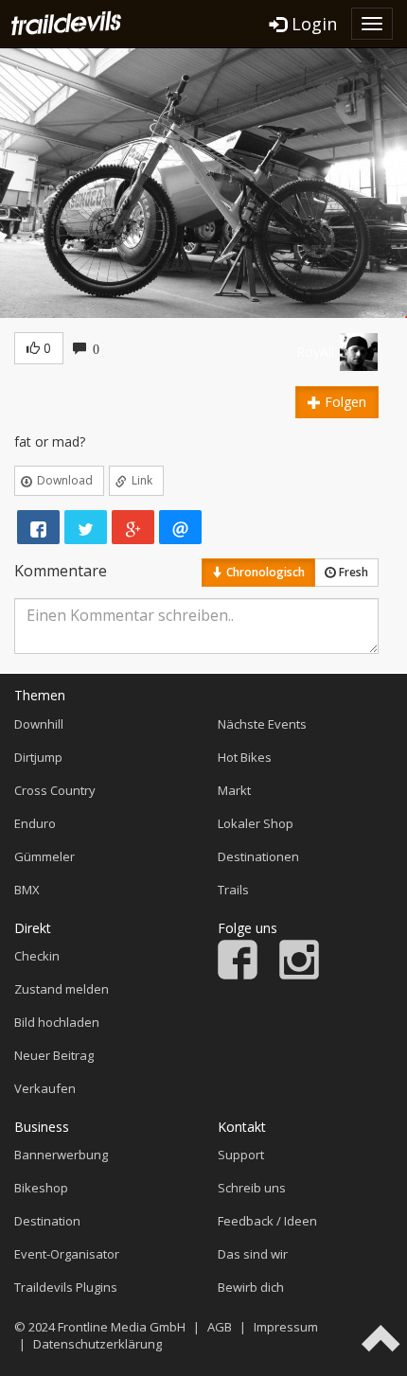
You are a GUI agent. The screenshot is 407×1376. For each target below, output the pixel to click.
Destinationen (258, 856)
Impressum (286, 1326)
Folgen (343, 402)
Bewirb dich (251, 1287)
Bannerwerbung (61, 1154)
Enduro (35, 823)
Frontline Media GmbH (122, 1326)
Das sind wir (253, 1253)
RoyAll (315, 352)
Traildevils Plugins (65, 1287)
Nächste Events (262, 723)
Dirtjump (38, 757)
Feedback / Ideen (267, 1220)
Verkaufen (45, 1088)
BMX (27, 889)
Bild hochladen (56, 1022)
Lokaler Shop (255, 823)
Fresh (352, 572)
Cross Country (55, 790)
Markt (234, 790)
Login (312, 23)
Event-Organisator (66, 1253)
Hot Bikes (245, 757)
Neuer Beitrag (54, 1055)
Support (241, 1154)
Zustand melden (61, 988)
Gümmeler (44, 856)
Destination (47, 1220)
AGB (219, 1326)
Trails (233, 889)
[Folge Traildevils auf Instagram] (299, 974)
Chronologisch (264, 572)
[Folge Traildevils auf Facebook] (237, 974)
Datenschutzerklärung (97, 1343)
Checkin (37, 955)
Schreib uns (252, 1187)
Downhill (38, 723)
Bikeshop (41, 1187)
